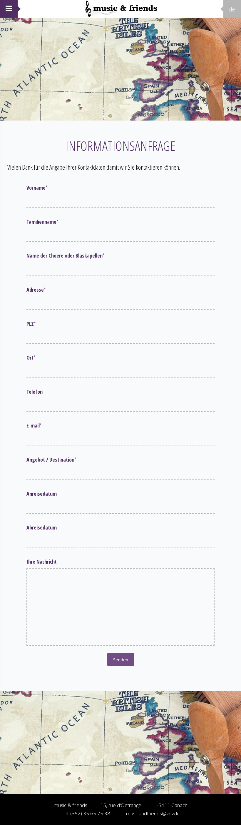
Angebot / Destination (51, 459)
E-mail (34, 425)
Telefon (34, 391)
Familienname (42, 221)
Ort (31, 357)
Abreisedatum (41, 527)
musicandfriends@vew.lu (153, 813)
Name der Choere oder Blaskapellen (65, 255)
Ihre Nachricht (41, 561)
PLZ (31, 323)
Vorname (37, 187)
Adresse (36, 289)
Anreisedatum (41, 493)
